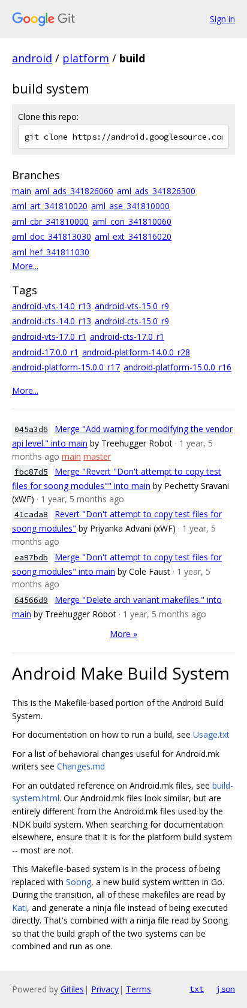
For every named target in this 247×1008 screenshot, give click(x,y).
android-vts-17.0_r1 (49, 336)
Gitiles (72, 989)
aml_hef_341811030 (50, 252)
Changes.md (81, 766)
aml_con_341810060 (131, 221)
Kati (19, 907)
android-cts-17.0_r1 (127, 336)
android (32, 58)
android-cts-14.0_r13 (51, 321)
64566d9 (31, 600)
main (21, 191)
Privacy (105, 989)
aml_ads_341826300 (156, 191)
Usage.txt (211, 734)
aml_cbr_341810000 (50, 221)
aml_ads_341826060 (74, 191)
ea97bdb (31, 558)
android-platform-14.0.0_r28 (136, 352)
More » (123, 633)
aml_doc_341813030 (51, 236)
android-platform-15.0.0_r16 (177, 367)
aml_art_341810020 (50, 206)
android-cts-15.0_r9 (132, 321)
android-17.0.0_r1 (45, 352)
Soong (78, 882)
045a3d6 (31, 429)
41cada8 (31, 514)
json (225, 988)
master (97, 456)
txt (196, 988)
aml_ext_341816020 (133, 236)
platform (85, 58)
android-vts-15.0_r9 (132, 306)
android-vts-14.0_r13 (51, 306)
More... (25, 265)
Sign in (222, 19)
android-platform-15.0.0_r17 (66, 367)
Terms (138, 989)
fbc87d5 (31, 472)
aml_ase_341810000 (130, 206)
